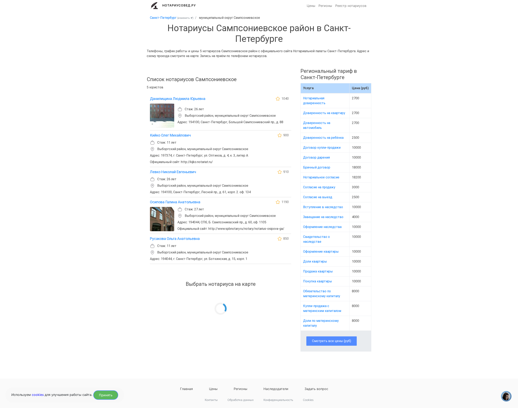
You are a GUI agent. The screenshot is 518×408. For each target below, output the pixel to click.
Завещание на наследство (323, 217)
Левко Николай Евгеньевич (173, 172)
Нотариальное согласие (321, 177)
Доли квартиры (315, 261)
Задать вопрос (316, 389)
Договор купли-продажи (322, 147)
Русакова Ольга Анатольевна (175, 238)
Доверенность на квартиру (324, 113)
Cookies (308, 400)
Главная (186, 389)
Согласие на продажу (319, 187)
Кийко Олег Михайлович (170, 135)
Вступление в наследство (323, 207)
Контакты (211, 400)
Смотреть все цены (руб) (331, 341)
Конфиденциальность (278, 400)
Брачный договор (316, 167)
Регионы (325, 6)
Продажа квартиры (318, 271)
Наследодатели (275, 389)
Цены (311, 6)
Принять (106, 395)
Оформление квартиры (321, 251)
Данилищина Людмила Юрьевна (177, 98)
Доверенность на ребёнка (323, 138)
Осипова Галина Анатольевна (175, 202)
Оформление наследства (322, 227)
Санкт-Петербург (163, 18)
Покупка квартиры (317, 281)
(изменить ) (185, 17)
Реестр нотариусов (350, 6)
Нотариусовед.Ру (179, 5)
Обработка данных (240, 400)
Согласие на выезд (317, 197)
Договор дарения (316, 157)
